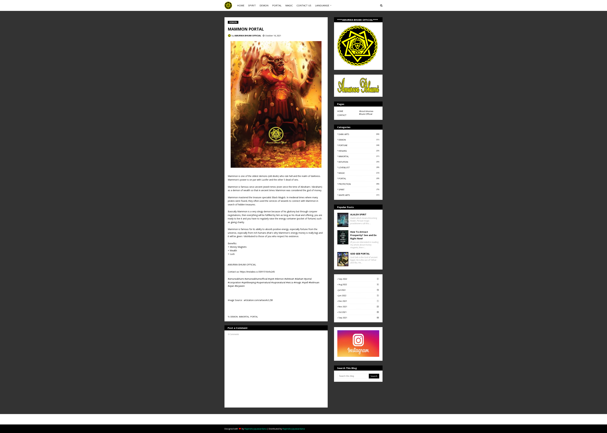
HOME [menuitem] (240, 5)
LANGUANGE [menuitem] (322, 5)
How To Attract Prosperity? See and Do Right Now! (363, 235)
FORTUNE (359, 145)
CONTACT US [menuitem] (304, 5)
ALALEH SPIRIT (358, 214)
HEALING (359, 150)
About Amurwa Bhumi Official (366, 112)
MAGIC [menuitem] (289, 5)
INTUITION (359, 161)
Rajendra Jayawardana (256, 428)
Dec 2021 (358, 301)
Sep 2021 (358, 317)
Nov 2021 (358, 306)
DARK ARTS (359, 134)
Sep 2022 (358, 278)
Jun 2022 (358, 295)
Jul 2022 (358, 290)
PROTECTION (359, 184)
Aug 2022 (358, 284)
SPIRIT (359, 189)
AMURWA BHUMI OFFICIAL (247, 35)
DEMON (234, 316)
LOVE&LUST (359, 167)
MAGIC (359, 173)
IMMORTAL (244, 316)
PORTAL (254, 316)
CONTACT (341, 115)
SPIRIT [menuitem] (252, 5)
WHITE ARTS (359, 195)
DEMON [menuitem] (264, 5)
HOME (340, 111)
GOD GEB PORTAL (360, 253)
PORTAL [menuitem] (277, 5)
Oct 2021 (358, 312)
